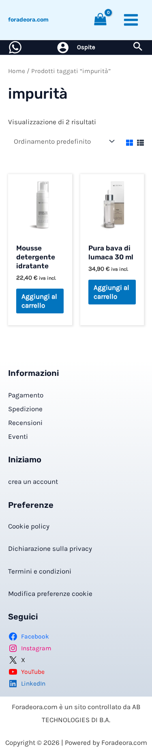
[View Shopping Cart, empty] (100, 20)
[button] (138, 47)
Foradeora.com (28, 19)
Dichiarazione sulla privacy (50, 548)
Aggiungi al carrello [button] (39, 300)
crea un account (33, 481)
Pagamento (25, 395)
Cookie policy (28, 526)
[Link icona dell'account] (63, 47)
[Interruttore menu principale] (131, 20)
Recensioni (25, 423)
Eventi (18, 436)
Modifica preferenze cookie (50, 593)
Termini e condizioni (39, 571)
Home (16, 71)
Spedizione (25, 409)
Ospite (86, 47)
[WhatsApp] (15, 47)
